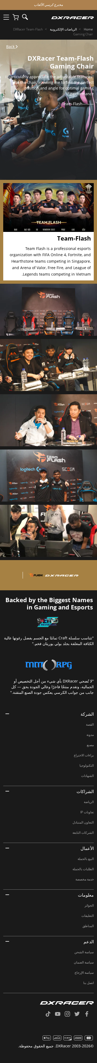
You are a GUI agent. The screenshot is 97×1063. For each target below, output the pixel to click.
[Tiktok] (50, 1014)
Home (88, 29)
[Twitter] (79, 1014)
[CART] (15, 17)
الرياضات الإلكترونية (63, 29)
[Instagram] (69, 1014)
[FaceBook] (89, 1014)
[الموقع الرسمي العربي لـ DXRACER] (63, 17)
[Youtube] (60, 1014)
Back (11, 46)
